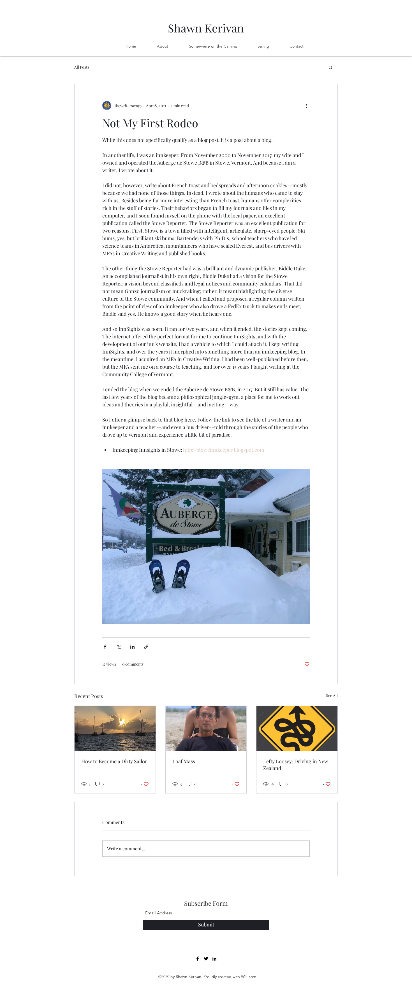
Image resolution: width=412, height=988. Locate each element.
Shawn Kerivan (206, 27)
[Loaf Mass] (206, 728)
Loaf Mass (183, 761)
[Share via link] (146, 646)
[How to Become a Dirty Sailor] (115, 728)
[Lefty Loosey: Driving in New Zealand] (296, 728)
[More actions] (306, 105)
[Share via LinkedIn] (132, 646)
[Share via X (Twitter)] (118, 646)
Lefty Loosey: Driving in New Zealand (295, 764)
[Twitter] (206, 958)
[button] (330, 67)
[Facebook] (197, 958)
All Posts (81, 67)
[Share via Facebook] (105, 646)
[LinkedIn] (214, 958)
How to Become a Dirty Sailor (114, 761)
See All (332, 695)
